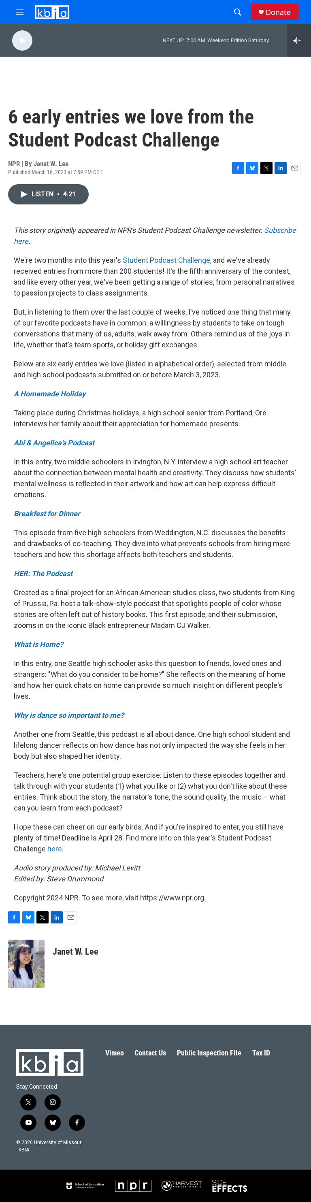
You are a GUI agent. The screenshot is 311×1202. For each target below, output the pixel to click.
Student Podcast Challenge (166, 260)
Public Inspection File (209, 1053)
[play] (22, 40)
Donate (278, 12)
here (54, 849)
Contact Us (150, 1053)
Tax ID (261, 1053)
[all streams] (299, 40)
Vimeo (114, 1053)
